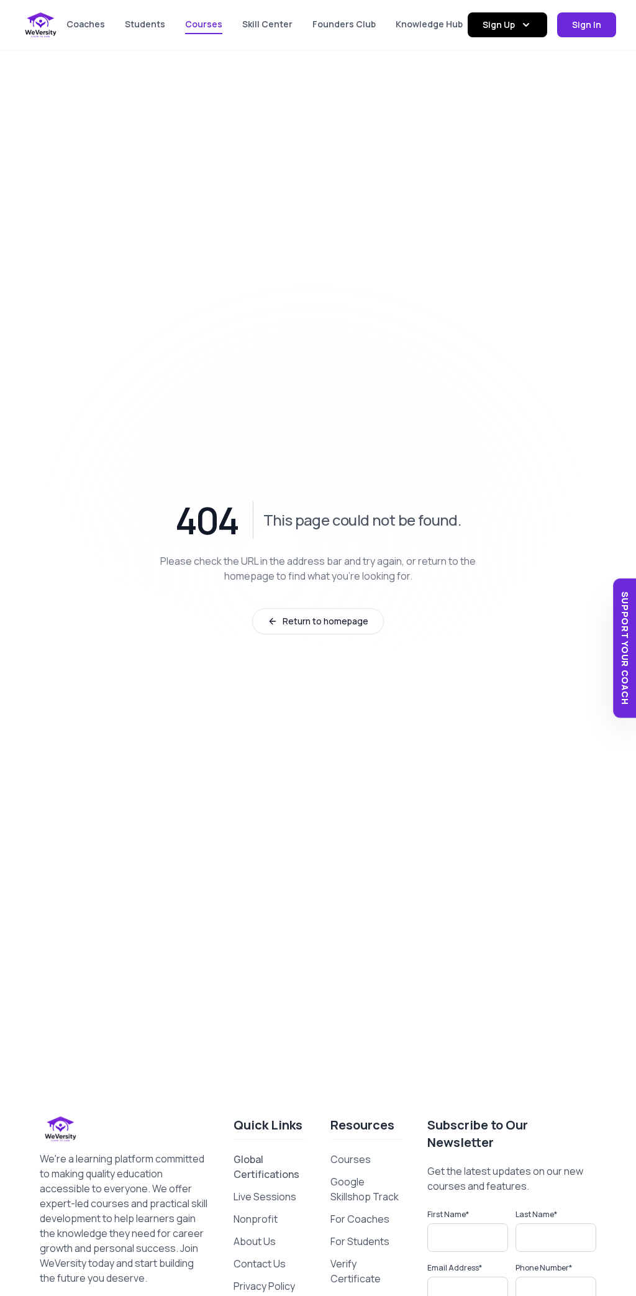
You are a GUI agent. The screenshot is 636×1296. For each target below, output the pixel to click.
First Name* (448, 1214)
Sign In (586, 24)
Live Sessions (265, 1196)
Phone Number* (544, 1267)
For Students (359, 1241)
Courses (203, 24)
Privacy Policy (264, 1286)
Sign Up (499, 24)
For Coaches (359, 1219)
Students (145, 24)
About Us (255, 1241)
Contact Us (260, 1264)
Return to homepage (325, 621)
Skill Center (267, 24)
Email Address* (454, 1267)
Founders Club (344, 24)
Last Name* (536, 1214)
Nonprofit (256, 1219)
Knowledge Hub (429, 24)
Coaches (85, 24)
